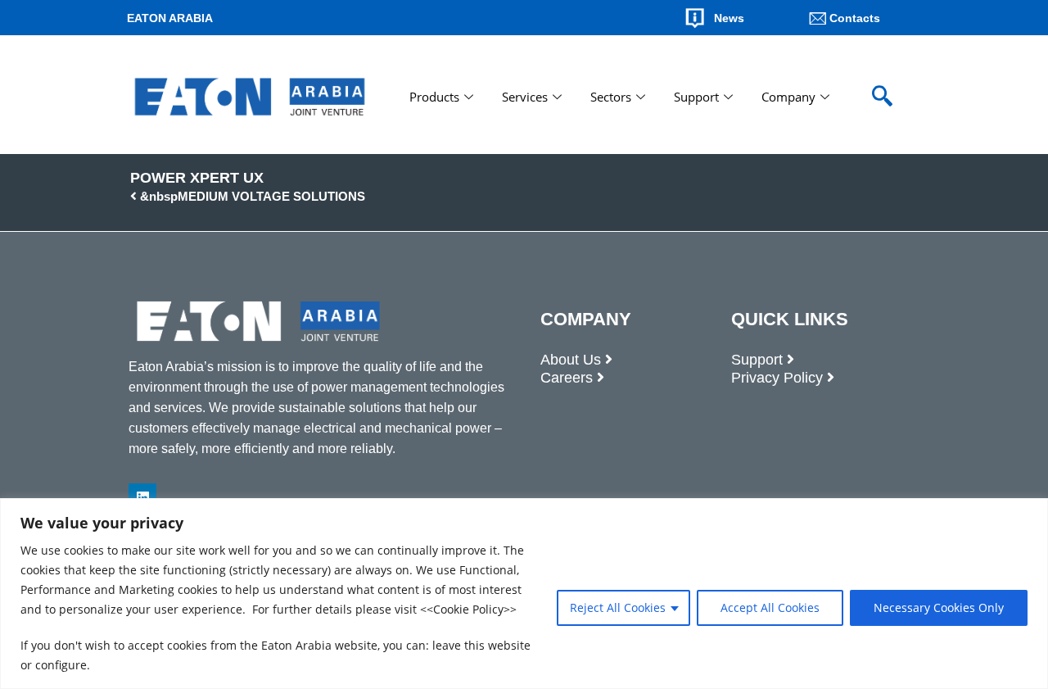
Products (434, 96)
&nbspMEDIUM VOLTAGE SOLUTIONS (251, 196)
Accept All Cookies (770, 607)
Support (696, 96)
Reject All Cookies (618, 607)
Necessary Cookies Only (939, 607)
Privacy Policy (777, 377)
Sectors (610, 96)
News (729, 18)
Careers (566, 377)
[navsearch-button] (881, 96)
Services (525, 96)
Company (788, 96)
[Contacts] (818, 18)
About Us (570, 359)
